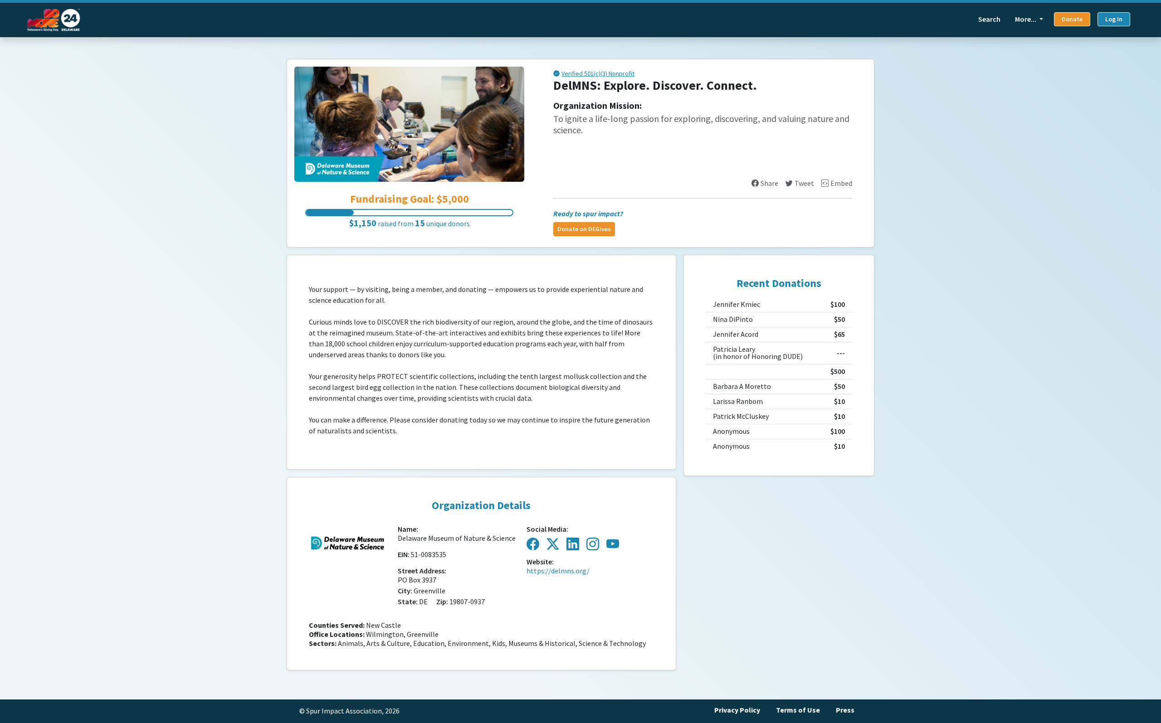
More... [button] (1026, 19)
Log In (1113, 19)
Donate (1072, 19)
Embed (841, 183)
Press (845, 710)
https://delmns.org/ (558, 571)
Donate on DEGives (584, 229)
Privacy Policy (737, 710)
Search (989, 19)
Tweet (804, 183)
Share (769, 183)
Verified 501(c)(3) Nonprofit (597, 74)
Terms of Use (798, 710)
